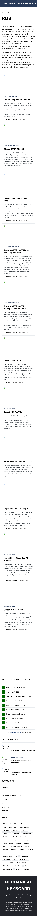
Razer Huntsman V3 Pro (14, 718)
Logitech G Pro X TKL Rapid (16, 508)
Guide (12, 746)
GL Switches (6, 836)
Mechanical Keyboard (19, 3)
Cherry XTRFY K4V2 (13, 360)
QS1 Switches (24, 856)
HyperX (15, 836)
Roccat (11, 862)
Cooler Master (15, 830)
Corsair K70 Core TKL (13, 610)
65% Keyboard (18, 824)
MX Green (30, 849)
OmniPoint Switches (24, 853)
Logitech (18, 843)
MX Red (5, 853)
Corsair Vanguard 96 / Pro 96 (17, 100)
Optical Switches (7, 856)
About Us (18, 898)
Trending (16, 746)
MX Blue (13, 849)
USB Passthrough (7, 869)
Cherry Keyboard (24, 827)
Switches (6, 807)
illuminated (23, 836)
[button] (3, 3)
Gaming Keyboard (26, 833)
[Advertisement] (18, 655)
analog (26, 824)
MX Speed (13, 853)
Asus (4, 827)
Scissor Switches (7, 866)
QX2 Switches (6, 859)
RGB (4, 862)
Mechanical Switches (16, 846)
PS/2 (16, 856)
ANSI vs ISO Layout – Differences (23, 750)
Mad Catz (5, 846)
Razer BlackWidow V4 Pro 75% (18, 461)
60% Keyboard (7, 824)
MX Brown (21, 849)
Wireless (18, 869)
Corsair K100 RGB (12, 692)
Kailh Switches (7, 840)
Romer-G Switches (21, 862)
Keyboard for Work (8, 843)
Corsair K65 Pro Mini (13, 723)
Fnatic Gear (16, 833)
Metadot (27, 846)
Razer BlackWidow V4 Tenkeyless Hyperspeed (15, 307)
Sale (4, 803)
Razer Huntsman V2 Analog (15, 714)
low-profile (26, 843)
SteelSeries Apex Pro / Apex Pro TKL (18, 696)
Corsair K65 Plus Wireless (15, 701)
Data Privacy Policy (24, 895)
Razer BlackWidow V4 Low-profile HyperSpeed (16, 251)
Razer (15, 859)
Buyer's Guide (12, 827)
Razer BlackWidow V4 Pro (15, 709)
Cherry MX (6, 830)
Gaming (6, 96)
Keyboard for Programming (21, 840)
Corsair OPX (6, 833)
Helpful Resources (10, 895)
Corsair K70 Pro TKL (13, 412)
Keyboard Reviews (15, 732)
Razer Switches (24, 859)
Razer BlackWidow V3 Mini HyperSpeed (20, 727)
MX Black (5, 849)
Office (4, 799)
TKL (26, 866)
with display (27, 869)
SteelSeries (18, 866)
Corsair (24, 830)
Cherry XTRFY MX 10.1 (14, 149)
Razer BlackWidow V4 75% (15, 705)
